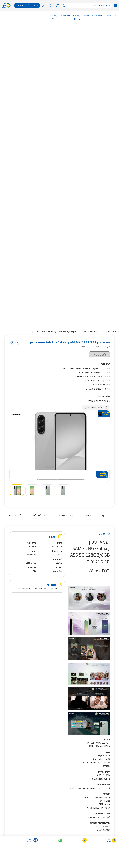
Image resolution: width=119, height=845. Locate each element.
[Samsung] (16, 414)
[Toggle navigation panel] (115, 5)
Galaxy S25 (99, 15)
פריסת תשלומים (66, 515)
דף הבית (115, 331)
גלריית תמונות (16, 515)
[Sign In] (43, 5)
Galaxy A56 (65, 15)
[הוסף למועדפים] (11, 342)
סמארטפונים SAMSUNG (93, 331)
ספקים (107, 331)
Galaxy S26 (111, 15)
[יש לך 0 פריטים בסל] (57, 5)
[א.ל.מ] (7, 5)
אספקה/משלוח (40, 515)
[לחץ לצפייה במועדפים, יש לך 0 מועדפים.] (50, 5)
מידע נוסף (107, 515)
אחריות (88, 515)
